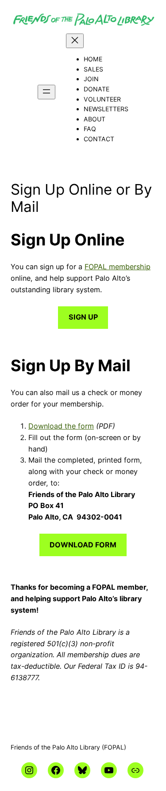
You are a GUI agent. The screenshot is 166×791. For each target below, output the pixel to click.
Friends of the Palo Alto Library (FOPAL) (68, 747)
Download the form (61, 426)
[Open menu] (46, 92)
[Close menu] (75, 41)
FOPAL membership (118, 266)
